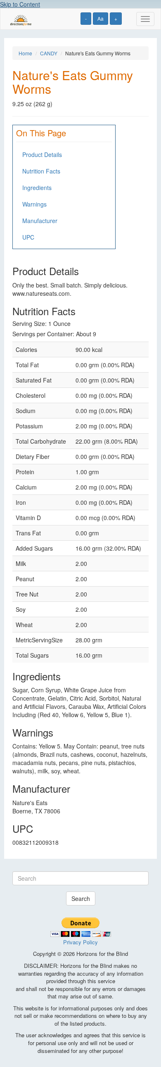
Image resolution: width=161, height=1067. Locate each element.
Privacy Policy (80, 942)
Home (25, 53)
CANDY (48, 53)
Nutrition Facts (41, 171)
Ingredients (37, 187)
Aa (100, 18)
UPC (28, 237)
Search (80, 898)
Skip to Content (20, 4)
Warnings (34, 204)
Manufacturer (39, 220)
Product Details (42, 154)
